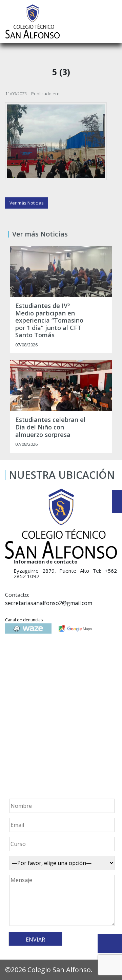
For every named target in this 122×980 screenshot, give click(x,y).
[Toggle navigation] (112, 21)
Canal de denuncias (24, 620)
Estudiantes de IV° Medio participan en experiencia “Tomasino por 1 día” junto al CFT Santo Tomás (49, 320)
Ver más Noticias (26, 203)
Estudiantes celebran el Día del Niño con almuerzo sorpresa (50, 427)
